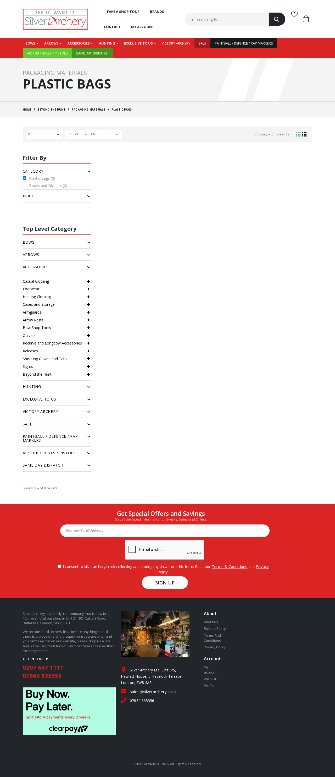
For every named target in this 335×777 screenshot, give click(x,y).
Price (32, 134)
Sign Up (165, 582)
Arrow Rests (33, 320)
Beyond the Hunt (37, 374)
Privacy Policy (215, 647)
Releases (30, 350)
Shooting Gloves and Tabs (45, 358)
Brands (157, 11)
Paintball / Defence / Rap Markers (244, 43)
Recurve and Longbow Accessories (52, 343)
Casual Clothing (36, 281)
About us (211, 622)
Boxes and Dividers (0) (48, 185)
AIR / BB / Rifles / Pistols (47, 53)
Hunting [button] (32, 386)
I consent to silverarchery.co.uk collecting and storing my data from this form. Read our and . (165, 569)
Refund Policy (215, 628)
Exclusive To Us (138, 43)
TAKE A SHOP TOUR (123, 11)
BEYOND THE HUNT (51, 109)
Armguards (32, 312)
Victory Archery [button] (40, 411)
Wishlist (210, 679)
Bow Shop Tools (37, 327)
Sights (28, 366)
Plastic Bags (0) (42, 178)
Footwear (31, 288)
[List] (304, 134)
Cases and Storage (39, 304)
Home (27, 109)
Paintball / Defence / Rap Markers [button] (50, 438)
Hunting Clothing (37, 296)
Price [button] (28, 196)
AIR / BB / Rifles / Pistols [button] (49, 453)
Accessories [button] (36, 267)
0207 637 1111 (43, 667)
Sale (202, 43)
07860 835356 (42, 675)
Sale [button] (27, 424)
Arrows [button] (31, 254)
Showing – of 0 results (271, 134)
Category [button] (33, 171)
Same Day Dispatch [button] (43, 465)
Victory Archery (176, 43)
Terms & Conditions (229, 566)
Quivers (29, 335)
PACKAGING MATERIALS (88, 109)
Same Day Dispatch (92, 53)
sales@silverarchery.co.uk (153, 691)
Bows (30, 43)
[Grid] (298, 134)
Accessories (79, 43)
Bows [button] (29, 242)
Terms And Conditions (212, 638)
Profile (209, 685)
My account (142, 26)
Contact (112, 26)
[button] (307, 19)
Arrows (51, 43)
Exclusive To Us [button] (39, 399)
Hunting (107, 43)
